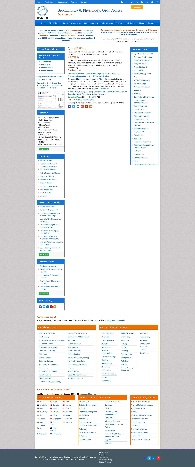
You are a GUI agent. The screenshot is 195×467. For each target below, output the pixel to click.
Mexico (68, 415)
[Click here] (121, 2)
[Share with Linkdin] (47, 306)
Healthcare (106, 367)
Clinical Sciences (45, 358)
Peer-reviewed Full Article (84, 103)
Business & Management (48, 347)
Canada (56, 405)
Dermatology (106, 347)
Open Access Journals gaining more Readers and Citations (129, 30)
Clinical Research (108, 340)
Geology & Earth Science (77, 333)
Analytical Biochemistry (142, 60)
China (55, 408)
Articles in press (107, 23)
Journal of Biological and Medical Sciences (49, 226)
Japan (42, 419)
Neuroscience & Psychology (78, 358)
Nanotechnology (74, 354)
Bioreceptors (139, 135)
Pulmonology (145, 337)
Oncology (124, 351)
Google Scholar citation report (49, 76)
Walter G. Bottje (74, 92)
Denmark (68, 412)
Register (74, 2)
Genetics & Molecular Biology (50, 382)
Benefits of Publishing (48, 180)
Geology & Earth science (140, 439)
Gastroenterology (85, 422)
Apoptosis (138, 77)
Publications (49, 2)
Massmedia (135, 436)
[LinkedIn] (154, 458)
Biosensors (138, 138)
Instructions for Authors (72, 23)
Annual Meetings (89, 394)
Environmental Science (139, 419)
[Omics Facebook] (126, 2)
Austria (68, 405)
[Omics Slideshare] (147, 2)
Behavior (137, 93)
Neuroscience (84, 415)
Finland (68, 408)
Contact (84, 2)
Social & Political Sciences (77, 375)
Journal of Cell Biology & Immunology (49, 232)
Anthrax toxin (139, 70)
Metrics (142, 23)
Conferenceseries (75, 30)
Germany (43, 412)
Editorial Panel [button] (54, 23)
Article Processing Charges (50, 173)
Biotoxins (137, 151)
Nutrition (124, 347)
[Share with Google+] (82, 106)
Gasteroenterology (109, 357)
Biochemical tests (140, 106)
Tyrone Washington (113, 92)
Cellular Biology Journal (49, 210)
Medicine (105, 377)
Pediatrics (124, 364)
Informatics (72, 340)
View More (43, 149)
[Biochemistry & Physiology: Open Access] (42, 11)
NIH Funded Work (46, 190)
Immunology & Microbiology (78, 337)
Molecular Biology (127, 333)
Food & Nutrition (45, 375)
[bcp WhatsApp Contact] (157, 2)
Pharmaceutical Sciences (77, 364)
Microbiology (106, 381)
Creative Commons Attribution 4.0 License (79, 457)
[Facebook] (145, 458)
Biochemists (138, 109)
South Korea (41, 427)
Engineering (43, 368)
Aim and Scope (46, 160)
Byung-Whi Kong (87, 92)
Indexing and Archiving (48, 186)
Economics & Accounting (48, 364)
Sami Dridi (77, 94)
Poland (68, 401)
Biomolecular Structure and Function (144, 124)
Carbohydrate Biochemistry (144, 164)
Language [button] (137, 7)
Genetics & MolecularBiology (89, 425)
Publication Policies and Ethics (49, 56)
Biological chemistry (141, 116)
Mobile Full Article (118, 103)
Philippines (57, 434)
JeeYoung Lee (99, 92)
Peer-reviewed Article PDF (102, 103)
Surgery (143, 350)
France (55, 412)
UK (41, 415)
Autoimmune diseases (142, 87)
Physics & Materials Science (141, 415)
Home (39, 2)
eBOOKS (43, 196)
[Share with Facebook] (40, 306)
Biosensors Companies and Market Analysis (144, 146)
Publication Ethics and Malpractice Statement (48, 165)
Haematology (107, 363)
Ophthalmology (127, 354)
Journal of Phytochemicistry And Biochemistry (50, 249)
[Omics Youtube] (152, 2)
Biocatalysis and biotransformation (140, 101)
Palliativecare (110, 430)
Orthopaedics (126, 358)
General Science (45, 378)
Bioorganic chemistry (142, 128)
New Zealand (53, 429)
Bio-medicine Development (144, 97)
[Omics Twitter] (131, 2)
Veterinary (135, 425)
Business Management (139, 432)
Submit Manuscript (91, 23)
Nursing (124, 344)
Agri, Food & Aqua (138, 408)
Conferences (62, 2)
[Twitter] (149, 458)
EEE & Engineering (138, 422)
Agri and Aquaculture (47, 333)
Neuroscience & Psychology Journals (50, 282)
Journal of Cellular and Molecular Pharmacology (49, 237)
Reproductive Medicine (145, 345)
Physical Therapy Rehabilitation (111, 413)
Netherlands (41, 434)
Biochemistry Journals (48, 266)
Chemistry (43, 354)
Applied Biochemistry (142, 80)
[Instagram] (158, 458)
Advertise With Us (47, 176)
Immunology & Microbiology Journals (50, 276)
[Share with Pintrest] (51, 306)
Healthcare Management (88, 412)
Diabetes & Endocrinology (107, 352)
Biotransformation (140, 158)
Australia (43, 405)
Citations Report (46, 183)
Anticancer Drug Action (142, 74)
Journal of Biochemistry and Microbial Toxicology (50, 214)
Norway (68, 419)
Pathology (125, 361)
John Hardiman (99, 94)
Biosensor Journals (47, 207)
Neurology (125, 340)
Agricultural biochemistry (143, 54)
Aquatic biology (140, 84)
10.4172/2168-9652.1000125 (83, 100)
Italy (41, 408)
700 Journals (107, 32)
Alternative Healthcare (87, 432)
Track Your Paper (46, 193)
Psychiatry (144, 333)
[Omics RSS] (141, 2)
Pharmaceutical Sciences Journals (49, 288)
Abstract (71, 103)
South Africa (53, 423)
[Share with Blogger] (54, 306)
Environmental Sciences (48, 371)
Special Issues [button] (129, 23)
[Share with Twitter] (44, 306)
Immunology (106, 370)
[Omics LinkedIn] (136, 2)
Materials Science (74, 344)
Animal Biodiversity (141, 67)
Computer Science (46, 361)
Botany (136, 161)
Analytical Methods (141, 64)
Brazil (42, 422)
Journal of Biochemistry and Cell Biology (50, 220)
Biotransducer (139, 154)
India (55, 415)
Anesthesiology (107, 333)
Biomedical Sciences (47, 344)
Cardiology (106, 337)
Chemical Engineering (47, 351)
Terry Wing (86, 94)
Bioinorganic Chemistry (142, 113)
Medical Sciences (74, 351)
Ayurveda (137, 90)
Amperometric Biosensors (144, 57)
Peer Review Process (48, 169)
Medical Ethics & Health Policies (114, 426)
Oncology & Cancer (112, 401)
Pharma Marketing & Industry (142, 405)
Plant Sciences (73, 371)
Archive (119, 23)
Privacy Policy (106, 457)
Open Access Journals (72, 35)
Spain (55, 401)
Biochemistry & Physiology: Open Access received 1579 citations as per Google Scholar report (50, 85)
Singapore (57, 419)
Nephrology (125, 337)
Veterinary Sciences (75, 378)
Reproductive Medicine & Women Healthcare (114, 435)
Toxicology (144, 353)
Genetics (105, 360)
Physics (71, 368)
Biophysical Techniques (143, 132)
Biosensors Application (142, 142)
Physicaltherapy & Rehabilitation (128, 369)
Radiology (144, 340)
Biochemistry (44, 337)
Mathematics (73, 347)
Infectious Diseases (109, 374)
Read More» (104, 89)
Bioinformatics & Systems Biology (52, 340)
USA (42, 401)
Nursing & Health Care (76, 361)
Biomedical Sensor (141, 119)
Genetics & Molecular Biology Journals (51, 270)
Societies (43, 35)
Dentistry (105, 344)
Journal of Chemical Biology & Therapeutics (51, 243)
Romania (68, 422)
